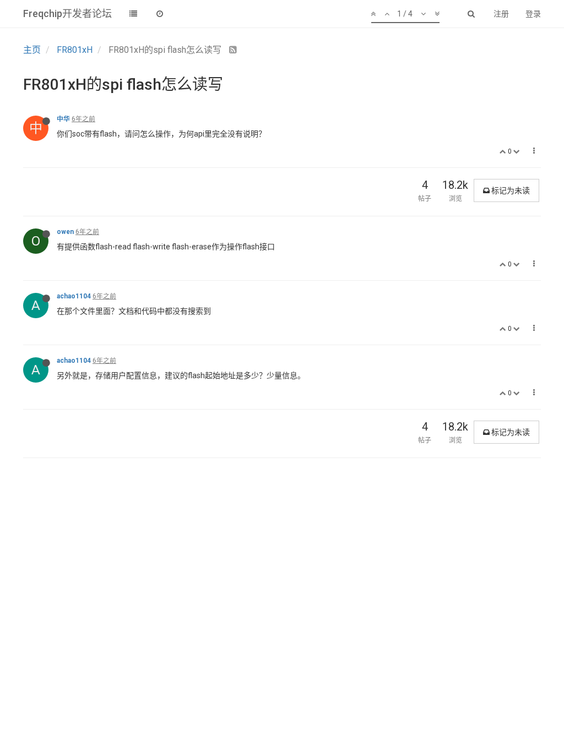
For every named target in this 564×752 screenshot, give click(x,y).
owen (65, 232)
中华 (63, 119)
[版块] (133, 14)
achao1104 (74, 296)
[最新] (160, 14)
